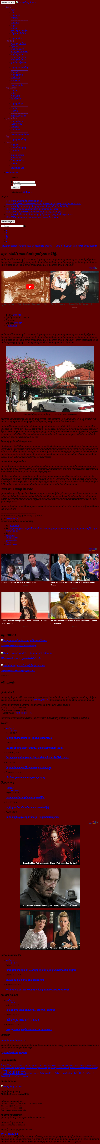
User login (14, 172)
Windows (43, 1068)
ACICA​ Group (42, 1065)
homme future (69, 1065)
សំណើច (14, 163)
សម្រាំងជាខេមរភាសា (42, 528)
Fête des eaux (9, 1068)
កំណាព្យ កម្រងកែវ (17, 160)
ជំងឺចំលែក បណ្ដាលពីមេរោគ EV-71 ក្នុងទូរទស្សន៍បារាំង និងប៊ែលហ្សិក (21, 658)
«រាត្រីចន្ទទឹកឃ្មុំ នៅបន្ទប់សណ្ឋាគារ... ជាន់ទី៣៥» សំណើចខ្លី (30, 1010)
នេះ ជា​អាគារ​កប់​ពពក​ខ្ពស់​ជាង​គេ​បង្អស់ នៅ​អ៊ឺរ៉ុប (25, 797)
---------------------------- (19, 20)
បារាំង (13, 12)
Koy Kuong (52, 1068)
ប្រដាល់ (13, 93)
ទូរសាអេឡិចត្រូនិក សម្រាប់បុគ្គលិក (14, 1053)
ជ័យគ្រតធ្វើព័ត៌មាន (17, 155)
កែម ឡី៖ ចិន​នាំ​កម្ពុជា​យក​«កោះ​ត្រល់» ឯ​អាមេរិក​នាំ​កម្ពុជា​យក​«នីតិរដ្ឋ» (35, 748)
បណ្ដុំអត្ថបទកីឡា (17, 103)
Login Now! (16, 187)
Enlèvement (44, 1073)
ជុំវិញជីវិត (88, 528)
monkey (34, 1065)
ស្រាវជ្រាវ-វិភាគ (11, 118)
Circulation (14, 1072)
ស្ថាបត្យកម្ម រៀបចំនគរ (18, 44)
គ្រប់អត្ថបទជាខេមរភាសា (59, 528)
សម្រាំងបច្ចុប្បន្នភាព (17, 528)
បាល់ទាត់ (14, 90)
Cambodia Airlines (32, 1073)
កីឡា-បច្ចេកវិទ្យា (11, 88)
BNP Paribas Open (33, 1068)
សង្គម (13, 25)
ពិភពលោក (15, 18)
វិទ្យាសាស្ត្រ (14, 111)
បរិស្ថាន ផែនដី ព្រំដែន (18, 33)
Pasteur (8, 542)
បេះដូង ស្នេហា (16, 80)
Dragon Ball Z (85, 1065)
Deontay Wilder (20, 1068)
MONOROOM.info (41, 700)
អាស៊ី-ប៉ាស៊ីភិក (16, 15)
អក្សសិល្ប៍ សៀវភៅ (18, 54)
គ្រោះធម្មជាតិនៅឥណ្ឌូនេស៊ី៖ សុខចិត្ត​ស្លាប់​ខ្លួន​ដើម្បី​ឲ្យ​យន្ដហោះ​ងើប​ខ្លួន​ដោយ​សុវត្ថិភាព (41, 970)
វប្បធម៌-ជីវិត (10, 41)
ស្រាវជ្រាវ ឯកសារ (17, 124)
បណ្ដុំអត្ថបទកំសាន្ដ (17, 168)
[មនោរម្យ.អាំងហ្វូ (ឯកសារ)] (26, 2)
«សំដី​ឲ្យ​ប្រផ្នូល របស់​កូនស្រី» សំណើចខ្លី (22, 1019)
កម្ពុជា (13, 10)
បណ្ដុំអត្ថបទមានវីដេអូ (18, 139)
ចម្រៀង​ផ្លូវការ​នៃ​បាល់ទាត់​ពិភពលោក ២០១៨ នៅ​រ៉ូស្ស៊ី (27, 807)
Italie (62, 1065)
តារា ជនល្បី (15, 145)
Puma (72, 1068)
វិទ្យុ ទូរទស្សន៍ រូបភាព (18, 57)
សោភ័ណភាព (15, 78)
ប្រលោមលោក (16, 158)
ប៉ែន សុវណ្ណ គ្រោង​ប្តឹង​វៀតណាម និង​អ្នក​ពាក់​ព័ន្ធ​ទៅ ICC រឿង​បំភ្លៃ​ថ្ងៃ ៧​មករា (37, 757)
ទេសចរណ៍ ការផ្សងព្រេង (19, 147)
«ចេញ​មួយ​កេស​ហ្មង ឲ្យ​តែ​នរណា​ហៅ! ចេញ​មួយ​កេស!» (29, 1029)
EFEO (16, 1065)
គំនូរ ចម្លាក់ (15, 46)
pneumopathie (11, 540)
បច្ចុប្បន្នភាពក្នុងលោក (76, 528)
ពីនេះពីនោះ (15, 150)
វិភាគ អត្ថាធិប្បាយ (17, 121)
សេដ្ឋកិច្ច (14, 28)
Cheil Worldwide (89, 1073)
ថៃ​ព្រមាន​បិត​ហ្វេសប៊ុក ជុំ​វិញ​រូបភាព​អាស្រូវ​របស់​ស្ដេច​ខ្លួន (28, 767)
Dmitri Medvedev (7, 1076)
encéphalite (10, 536)
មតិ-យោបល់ (12, 326)
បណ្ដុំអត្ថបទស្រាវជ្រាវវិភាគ (20, 134)
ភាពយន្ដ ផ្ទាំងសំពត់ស (18, 60)
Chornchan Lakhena (82, 1068)
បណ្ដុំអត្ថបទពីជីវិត (17, 85)
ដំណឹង (8, 7)
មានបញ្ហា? (18, 323)
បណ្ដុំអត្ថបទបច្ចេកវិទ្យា (18, 116)
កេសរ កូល (17, 315)
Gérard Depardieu (25, 1065)
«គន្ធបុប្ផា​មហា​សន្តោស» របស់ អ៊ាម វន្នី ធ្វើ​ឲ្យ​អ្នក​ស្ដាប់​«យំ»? (18, 671)
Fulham (94, 1065)
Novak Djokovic (67, 1073)
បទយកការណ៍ (16, 129)
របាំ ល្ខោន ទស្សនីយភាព (19, 52)
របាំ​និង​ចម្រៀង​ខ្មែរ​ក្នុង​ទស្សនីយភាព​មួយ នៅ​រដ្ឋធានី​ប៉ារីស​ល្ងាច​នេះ (32, 817)
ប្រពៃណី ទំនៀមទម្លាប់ (18, 62)
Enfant (78, 1072)
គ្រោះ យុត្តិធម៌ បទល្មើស (19, 31)
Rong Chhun (7, 1065)
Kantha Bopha (11, 544)
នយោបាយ (15, 23)
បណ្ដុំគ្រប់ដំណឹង (16, 38)
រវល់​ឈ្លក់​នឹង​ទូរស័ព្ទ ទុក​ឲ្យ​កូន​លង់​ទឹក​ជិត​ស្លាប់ (25, 980)
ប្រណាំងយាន (15, 96)
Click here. (27, 192)
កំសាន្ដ (8, 142)
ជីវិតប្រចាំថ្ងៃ (15, 72)
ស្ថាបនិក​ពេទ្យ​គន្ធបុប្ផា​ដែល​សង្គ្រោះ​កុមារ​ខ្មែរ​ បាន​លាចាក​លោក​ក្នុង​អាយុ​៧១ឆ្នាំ (37, 989)
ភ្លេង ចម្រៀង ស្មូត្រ (17, 49)
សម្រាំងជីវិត (29, 528)
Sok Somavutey (54, 1065)
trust (2, 1068)
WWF (77, 1065)
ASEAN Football (62, 1068)
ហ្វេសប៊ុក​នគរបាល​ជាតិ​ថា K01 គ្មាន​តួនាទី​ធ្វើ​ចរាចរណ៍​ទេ (29, 738)
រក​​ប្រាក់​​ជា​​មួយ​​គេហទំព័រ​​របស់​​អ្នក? (13, 1040)
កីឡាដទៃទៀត (16, 98)
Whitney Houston (21, 1076)
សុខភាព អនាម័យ (17, 75)
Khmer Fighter (54, 1073)
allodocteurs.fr (12, 518)
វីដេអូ (8, 137)
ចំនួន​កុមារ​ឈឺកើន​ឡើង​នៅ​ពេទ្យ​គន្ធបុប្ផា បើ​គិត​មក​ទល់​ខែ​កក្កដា (18, 646)
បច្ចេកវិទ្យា (14, 108)
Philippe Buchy (12, 538)
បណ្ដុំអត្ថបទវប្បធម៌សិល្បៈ (20, 67)
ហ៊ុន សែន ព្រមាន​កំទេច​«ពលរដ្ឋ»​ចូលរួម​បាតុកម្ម (25, 777)
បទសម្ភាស (15, 127)
